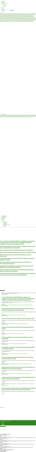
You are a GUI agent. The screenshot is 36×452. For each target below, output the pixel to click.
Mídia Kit (5, 5)
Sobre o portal (5, 222)
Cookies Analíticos (3, 443)
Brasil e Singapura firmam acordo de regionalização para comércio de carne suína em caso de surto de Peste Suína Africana (17, 274)
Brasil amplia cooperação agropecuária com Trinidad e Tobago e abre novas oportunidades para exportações (17, 247)
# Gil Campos (4, 334)
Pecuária (3, 217)
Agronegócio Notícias (5, 294)
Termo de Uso (3, 2)
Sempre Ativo (9, 436)
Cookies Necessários (4, 436)
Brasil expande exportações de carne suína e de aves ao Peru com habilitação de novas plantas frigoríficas (16, 266)
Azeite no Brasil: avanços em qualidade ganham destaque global (16, 250)
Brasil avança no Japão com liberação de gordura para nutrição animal (18, 252)
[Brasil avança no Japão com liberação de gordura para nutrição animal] (15, 323)
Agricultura (4, 216)
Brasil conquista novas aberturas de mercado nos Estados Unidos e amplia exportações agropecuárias (17, 270)
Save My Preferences (6, 449)
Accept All (8, 434)
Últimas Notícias (5, 220)
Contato (3, 4)
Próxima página (2, 407)
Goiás (3, 219)
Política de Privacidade (4, 3)
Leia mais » (3, 304)
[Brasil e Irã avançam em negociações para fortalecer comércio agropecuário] (12, 333)
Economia (3, 218)
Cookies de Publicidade (4, 446)
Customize (1, 434)
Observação (8, 443)
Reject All (5, 434)
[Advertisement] (18, 233)
